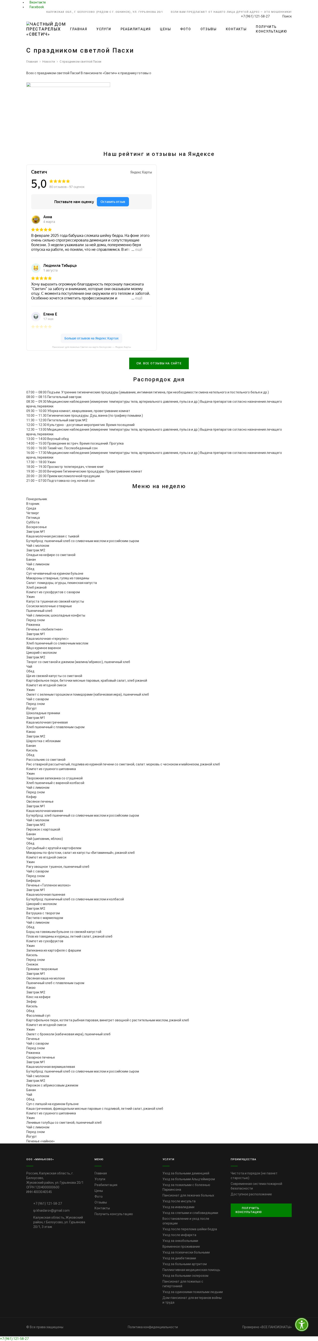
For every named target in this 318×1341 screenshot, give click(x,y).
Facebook (36, 7)
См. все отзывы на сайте (159, 363)
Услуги (103, 29)
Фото (185, 29)
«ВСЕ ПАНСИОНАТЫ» (276, 1327)
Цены (165, 29)
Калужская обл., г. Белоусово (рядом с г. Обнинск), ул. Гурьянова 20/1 (104, 11)
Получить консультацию (271, 29)
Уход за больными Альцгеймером (188, 1179)
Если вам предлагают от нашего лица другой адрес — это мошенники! (231, 11)
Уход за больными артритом (184, 1264)
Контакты (236, 29)
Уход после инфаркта (179, 1235)
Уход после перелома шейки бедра (189, 1229)
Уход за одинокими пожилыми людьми (192, 1292)
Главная (78, 29)
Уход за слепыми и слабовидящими (190, 1213)
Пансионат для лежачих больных (188, 1195)
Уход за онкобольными (180, 1241)
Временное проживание (181, 1246)
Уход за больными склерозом (185, 1275)
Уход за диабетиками (179, 1258)
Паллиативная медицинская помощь (191, 1270)
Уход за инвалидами (178, 1207)
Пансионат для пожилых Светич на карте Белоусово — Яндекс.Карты (91, 347)
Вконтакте (37, 2)
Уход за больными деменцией (185, 1173)
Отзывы (208, 29)
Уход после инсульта (179, 1201)
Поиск (287, 16)
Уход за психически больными (186, 1252)
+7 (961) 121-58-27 (14, 1339)
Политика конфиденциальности (153, 1327)
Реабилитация (136, 29)
